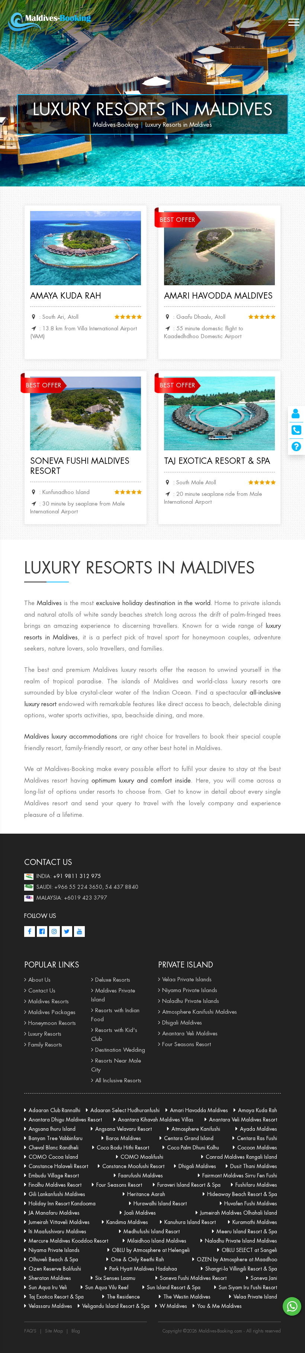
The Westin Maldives (187, 1296)
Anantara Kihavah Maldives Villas (155, 1119)
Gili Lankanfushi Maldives (57, 1194)
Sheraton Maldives (50, 1278)
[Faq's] (296, 448)
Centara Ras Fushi (257, 1138)
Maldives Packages (52, 1012)
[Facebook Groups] (42, 931)
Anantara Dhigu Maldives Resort (65, 1119)
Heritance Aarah (146, 1194)
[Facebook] (29, 931)
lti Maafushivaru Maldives (57, 1231)
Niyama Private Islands (189, 990)
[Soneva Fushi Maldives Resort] (85, 412)
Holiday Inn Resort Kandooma (62, 1203)
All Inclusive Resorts (118, 1080)
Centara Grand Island (189, 1138)
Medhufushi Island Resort (151, 1231)
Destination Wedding (120, 1049)
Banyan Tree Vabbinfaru (56, 1138)
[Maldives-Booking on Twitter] (67, 931)
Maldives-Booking (115, 125)
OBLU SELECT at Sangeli (249, 1250)
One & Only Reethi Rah (137, 1259)
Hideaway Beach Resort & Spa (242, 1194)
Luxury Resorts (44, 1033)
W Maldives (173, 1306)
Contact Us (41, 990)
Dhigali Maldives (182, 1022)
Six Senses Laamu (115, 1278)
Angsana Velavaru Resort (123, 1129)
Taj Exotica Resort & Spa (217, 461)
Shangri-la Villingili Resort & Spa (241, 1268)
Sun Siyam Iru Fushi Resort (248, 1287)
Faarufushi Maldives (140, 1175)
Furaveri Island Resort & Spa (189, 1184)
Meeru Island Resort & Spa (246, 1231)
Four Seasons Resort (186, 1044)
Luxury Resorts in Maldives (153, 109)
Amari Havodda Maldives (218, 295)
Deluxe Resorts (112, 979)
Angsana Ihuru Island (52, 1129)
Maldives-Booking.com (221, 1331)
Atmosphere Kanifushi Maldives (199, 1011)
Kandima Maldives (127, 1222)
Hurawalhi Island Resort (160, 1203)
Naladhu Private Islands (190, 1000)
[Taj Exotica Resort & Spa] (219, 412)
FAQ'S (30, 1331)
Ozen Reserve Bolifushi (55, 1268)
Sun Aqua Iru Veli (48, 1287)
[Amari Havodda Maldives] (219, 247)
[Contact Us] (295, 415)
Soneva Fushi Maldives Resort (79, 466)
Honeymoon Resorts (52, 1022)
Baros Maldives (123, 1138)
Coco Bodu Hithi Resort (123, 1147)
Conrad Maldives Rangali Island (241, 1157)
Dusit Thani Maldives (253, 1166)
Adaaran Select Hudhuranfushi (125, 1110)
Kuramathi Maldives (254, 1222)
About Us (39, 979)
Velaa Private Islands (187, 979)
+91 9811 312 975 (77, 876)
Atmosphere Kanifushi (195, 1129)
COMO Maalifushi (142, 1157)
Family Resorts (45, 1044)
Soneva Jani (264, 1278)
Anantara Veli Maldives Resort (243, 1119)
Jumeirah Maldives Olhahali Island (238, 1212)
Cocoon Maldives (257, 1147)
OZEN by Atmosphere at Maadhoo (237, 1259)
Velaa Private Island (255, 1296)
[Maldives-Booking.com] (51, 22)
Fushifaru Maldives (256, 1184)
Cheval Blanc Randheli (53, 1147)
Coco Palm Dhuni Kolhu (193, 1147)
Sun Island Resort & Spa (173, 1287)
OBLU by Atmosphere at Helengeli (151, 1250)
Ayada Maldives (258, 1129)
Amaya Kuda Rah (65, 295)
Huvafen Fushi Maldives (250, 1203)
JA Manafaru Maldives (54, 1212)
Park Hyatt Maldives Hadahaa (143, 1268)
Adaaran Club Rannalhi (54, 1110)
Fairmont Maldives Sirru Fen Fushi (239, 1175)
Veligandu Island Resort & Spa (116, 1306)
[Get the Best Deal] (296, 432)
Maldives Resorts (48, 1001)
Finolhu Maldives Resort (55, 1184)
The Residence (123, 1296)
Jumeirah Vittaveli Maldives (59, 1222)
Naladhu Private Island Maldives (241, 1240)
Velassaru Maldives (50, 1306)
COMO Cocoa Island (53, 1157)
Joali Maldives (140, 1212)
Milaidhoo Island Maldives (156, 1240)
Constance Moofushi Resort (133, 1166)
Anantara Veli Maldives (190, 1033)
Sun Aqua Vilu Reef (106, 1287)
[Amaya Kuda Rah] (85, 247)
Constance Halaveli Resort (58, 1166)
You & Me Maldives (219, 1306)
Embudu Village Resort (54, 1175)
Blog (75, 1331)
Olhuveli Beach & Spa (53, 1259)
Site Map (54, 1331)
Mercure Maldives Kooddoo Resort (68, 1240)
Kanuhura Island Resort (190, 1222)
